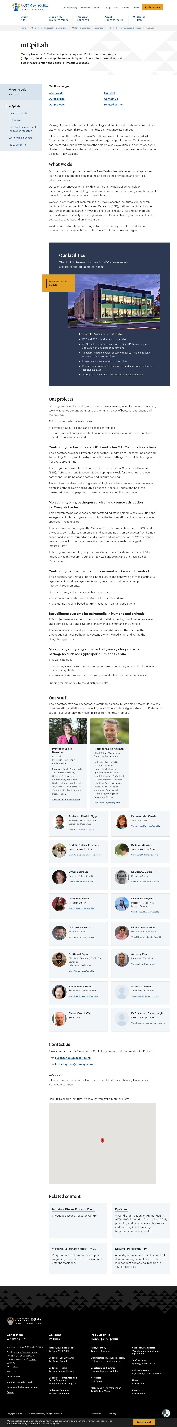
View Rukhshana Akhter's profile (83, 996)
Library (107, 7)
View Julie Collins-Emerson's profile (85, 855)
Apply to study (152, 7)
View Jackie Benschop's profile (66, 799)
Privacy (112, 1413)
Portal (116, 7)
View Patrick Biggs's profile (81, 829)
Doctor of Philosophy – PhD (132, 1248)
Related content (114, 104)
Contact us (111, 98)
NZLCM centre (17, 144)
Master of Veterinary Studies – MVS (74, 1248)
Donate (10, 1392)
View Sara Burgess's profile (81, 881)
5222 (15, 1366)
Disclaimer (96, 1413)
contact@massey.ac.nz (26, 1352)
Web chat (11, 1371)
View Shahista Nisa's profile (81, 908)
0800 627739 (27, 1355)
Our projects (57, 104)
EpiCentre (121, 1209)
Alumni (135, 7)
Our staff (109, 93)
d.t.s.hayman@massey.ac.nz (74, 1064)
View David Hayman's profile (107, 802)
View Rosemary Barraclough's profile (148, 1023)
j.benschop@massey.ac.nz (73, 1057)
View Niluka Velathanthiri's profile (146, 937)
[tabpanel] (109, 325)
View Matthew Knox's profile (81, 937)
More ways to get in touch (20, 1382)
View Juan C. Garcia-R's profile (145, 881)
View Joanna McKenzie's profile (145, 826)
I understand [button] (144, 1422)
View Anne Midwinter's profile (144, 855)
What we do (56, 93)
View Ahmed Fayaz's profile (81, 971)
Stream (125, 7)
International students (90, 7)
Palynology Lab (18, 113)
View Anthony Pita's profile (143, 964)
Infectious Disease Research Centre (73, 1209)
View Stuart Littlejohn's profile (145, 996)
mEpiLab (14, 106)
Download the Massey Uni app (22, 1387)
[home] (30, 7)
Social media (13, 1376)
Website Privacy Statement (25, 1423)
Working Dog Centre (20, 137)
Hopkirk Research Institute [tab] (58, 283)
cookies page (52, 1423)
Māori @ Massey (70, 7)
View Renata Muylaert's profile (145, 912)
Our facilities (57, 98)
